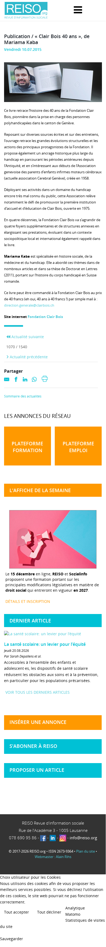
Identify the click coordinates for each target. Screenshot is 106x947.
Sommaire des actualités (22, 396)
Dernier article (30, 620)
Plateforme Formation (27, 447)
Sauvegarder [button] (11, 938)
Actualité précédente (28, 356)
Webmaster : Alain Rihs (53, 856)
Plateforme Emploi (78, 447)
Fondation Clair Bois (45, 316)
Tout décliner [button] (49, 912)
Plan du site (85, 851)
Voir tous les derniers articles (37, 692)
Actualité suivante (27, 336)
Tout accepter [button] (16, 912)
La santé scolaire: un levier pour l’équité (45, 644)
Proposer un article (36, 770)
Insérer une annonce (37, 722)
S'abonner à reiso (33, 746)
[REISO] (26, 10)
